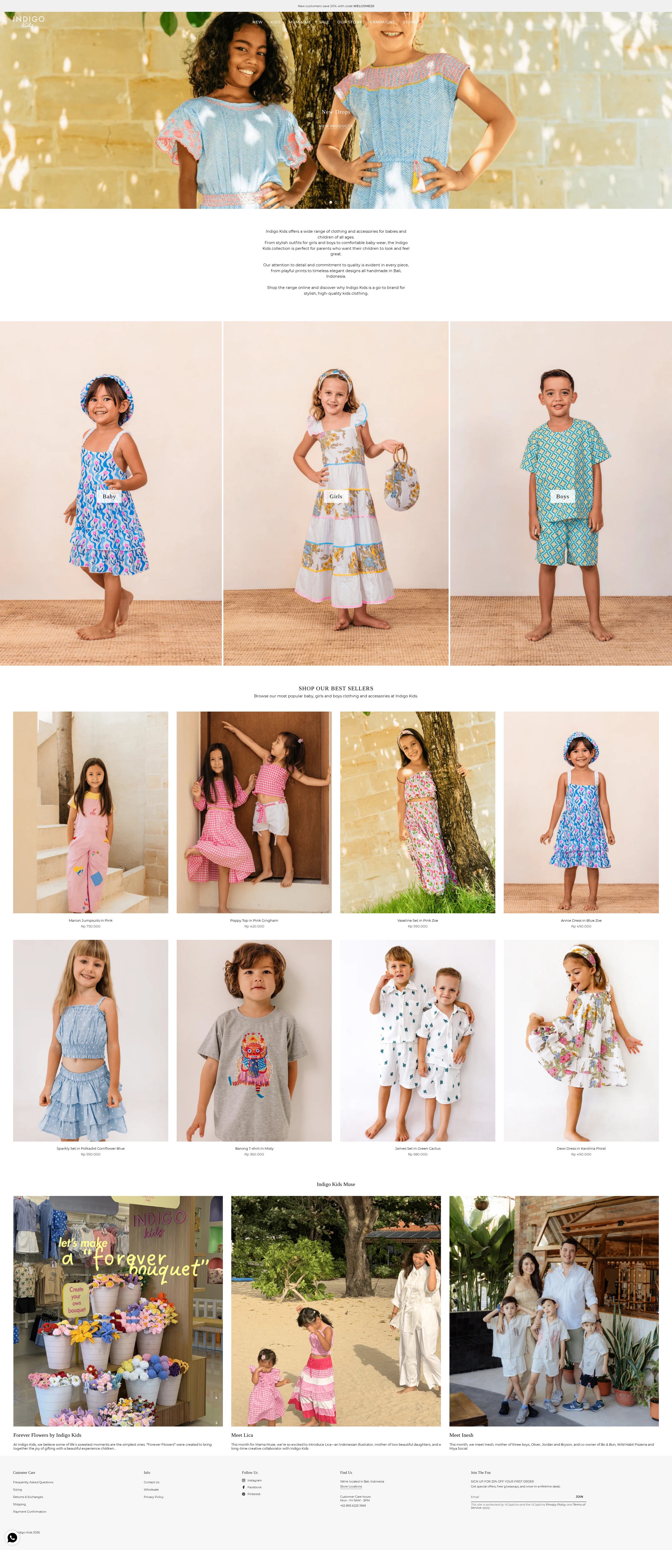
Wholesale (151, 1489)
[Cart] (656, 22)
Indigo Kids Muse (336, 1184)
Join (580, 1496)
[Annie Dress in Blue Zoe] (581, 812)
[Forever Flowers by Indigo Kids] (118, 1311)
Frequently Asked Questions (33, 1482)
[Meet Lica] (336, 1311)
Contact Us (151, 1482)
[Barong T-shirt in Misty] (254, 1041)
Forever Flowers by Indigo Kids (47, 1435)
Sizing (17, 1489)
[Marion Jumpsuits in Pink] (90, 812)
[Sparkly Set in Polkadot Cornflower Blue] (90, 1041)
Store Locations (351, 1486)
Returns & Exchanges (28, 1497)
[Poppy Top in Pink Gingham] (254, 812)
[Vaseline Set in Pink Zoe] (417, 812)
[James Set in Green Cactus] (417, 1041)
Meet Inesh (461, 1435)
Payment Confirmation (29, 1511)
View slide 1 (330, 202)
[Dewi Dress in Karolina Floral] (581, 1041)
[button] (276, 22)
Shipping (19, 1504)
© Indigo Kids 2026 (26, 1532)
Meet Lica (242, 1435)
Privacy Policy (154, 1497)
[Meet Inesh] (554, 1311)
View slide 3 (341, 202)
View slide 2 (336, 202)
